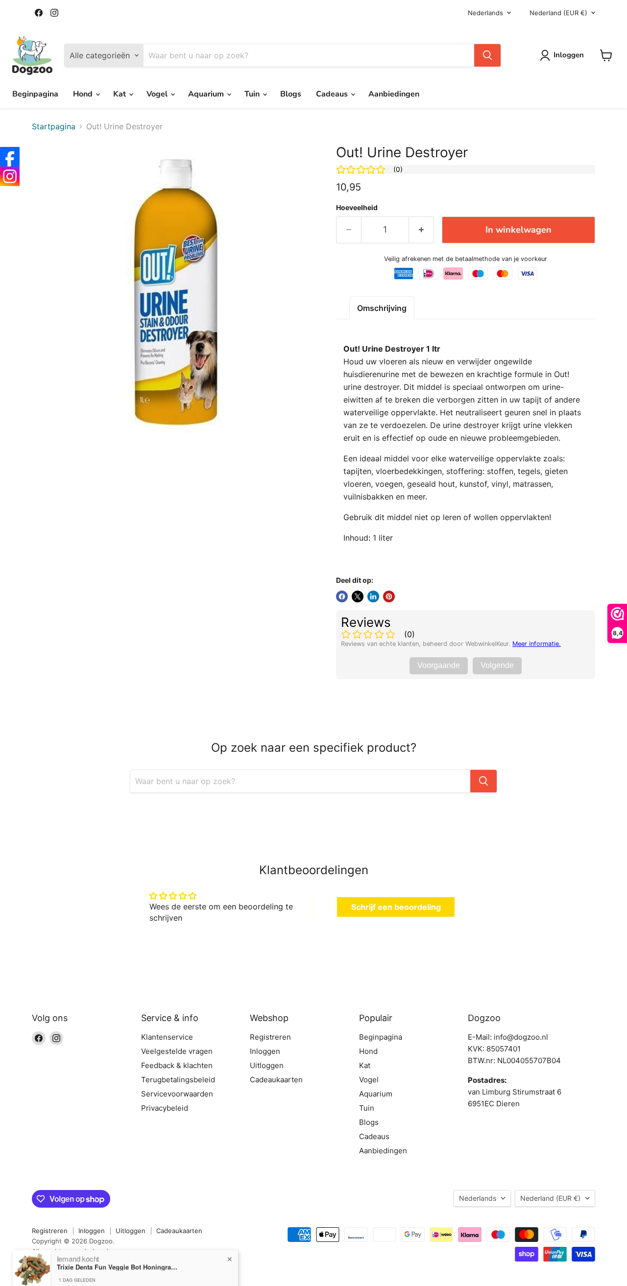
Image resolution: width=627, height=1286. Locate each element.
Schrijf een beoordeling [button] (396, 907)
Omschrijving (382, 308)
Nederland (558, 13)
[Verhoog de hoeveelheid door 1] (421, 229)
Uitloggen (267, 1065)
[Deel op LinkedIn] (373, 596)
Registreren (270, 1037)
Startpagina (53, 126)
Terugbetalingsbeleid (178, 1079)
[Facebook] (10, 157)
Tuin (253, 94)
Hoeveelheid (357, 208)
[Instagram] (10, 176)
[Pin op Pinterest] (389, 596)
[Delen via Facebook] (342, 596)
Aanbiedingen (393, 94)
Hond (84, 94)
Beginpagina (35, 94)
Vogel (157, 94)
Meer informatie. (536, 643)
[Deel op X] (357, 596)
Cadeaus (333, 94)
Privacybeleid (164, 1108)
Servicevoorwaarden (177, 1093)
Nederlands (485, 13)
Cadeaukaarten (276, 1079)
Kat (120, 94)
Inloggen (265, 1051)
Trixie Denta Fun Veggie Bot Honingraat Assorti (118, 1250)
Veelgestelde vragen (177, 1051)
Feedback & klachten (177, 1065)
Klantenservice (167, 1037)
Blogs (290, 94)
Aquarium (207, 94)
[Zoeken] (487, 55)
